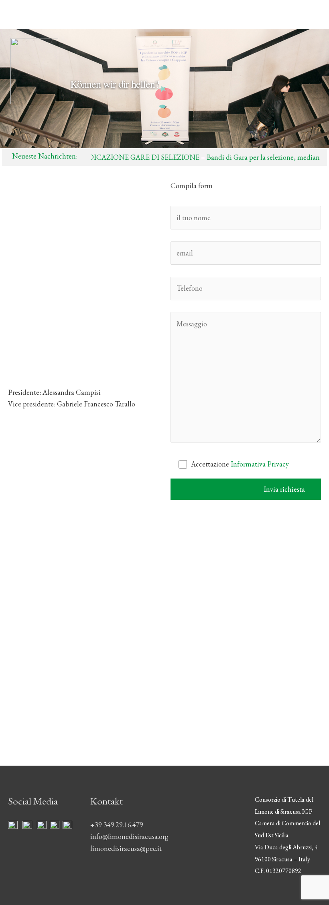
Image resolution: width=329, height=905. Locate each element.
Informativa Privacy (260, 464)
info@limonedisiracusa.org (47, 295)
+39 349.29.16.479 (116, 824)
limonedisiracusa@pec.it (43, 366)
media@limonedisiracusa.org (50, 318)
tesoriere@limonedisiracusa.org (53, 342)
